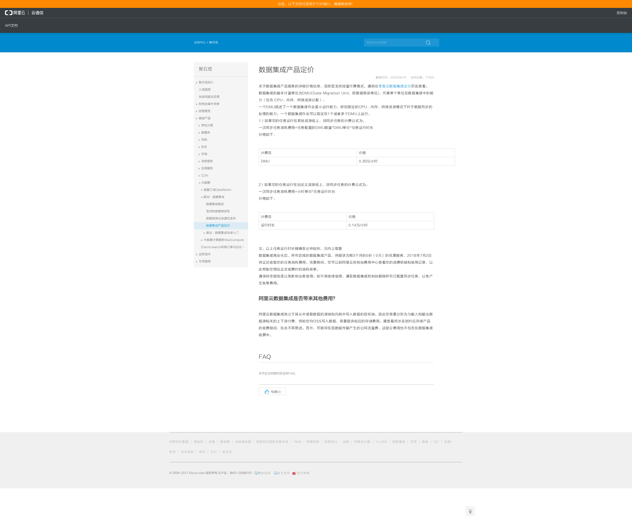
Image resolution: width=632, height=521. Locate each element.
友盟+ (448, 442)
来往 (202, 452)
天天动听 (187, 452)
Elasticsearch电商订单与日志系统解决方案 (224, 247)
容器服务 (205, 111)
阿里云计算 (362, 442)
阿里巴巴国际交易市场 (272, 442)
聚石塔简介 (206, 82)
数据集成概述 (215, 204)
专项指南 (205, 261)
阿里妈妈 (313, 442)
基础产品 (205, 118)
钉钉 (214, 452)
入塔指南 (205, 89)
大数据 (205, 182)
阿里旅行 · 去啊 (337, 442)
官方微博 (303, 473)
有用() (272, 391)
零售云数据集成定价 (394, 86)
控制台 (622, 13)
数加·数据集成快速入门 (222, 232)
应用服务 (207, 168)
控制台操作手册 (209, 104)
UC (436, 442)
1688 (297, 442)
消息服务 (207, 161)
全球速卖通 (243, 442)
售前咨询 (264, 473)
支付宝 (227, 452)
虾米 (172, 452)
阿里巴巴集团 (179, 442)
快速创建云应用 (209, 96)
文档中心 (200, 42)
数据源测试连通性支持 (221, 218)
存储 (204, 154)
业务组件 (205, 254)
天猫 (212, 442)
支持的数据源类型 (218, 211)
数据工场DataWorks (218, 190)
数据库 (205, 132)
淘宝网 (198, 442)
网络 (204, 139)
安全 (204, 147)
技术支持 (283, 473)
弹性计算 (207, 125)
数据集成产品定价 (218, 225)
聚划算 (225, 442)
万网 (413, 442)
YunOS (381, 442)
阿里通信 (398, 442)
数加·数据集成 (214, 197)
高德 (425, 442)
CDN (204, 175)
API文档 (11, 25)
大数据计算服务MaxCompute (224, 240)
